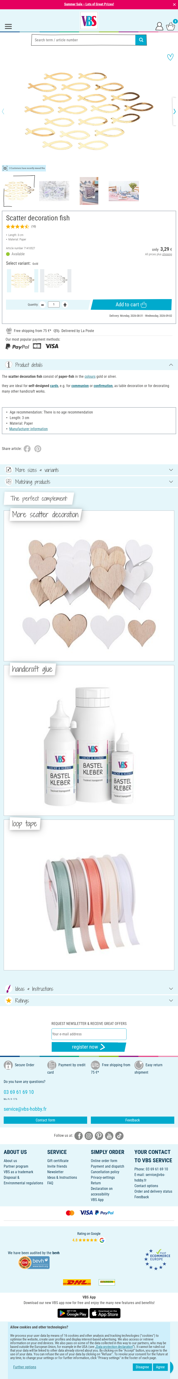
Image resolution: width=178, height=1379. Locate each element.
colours (90, 376)
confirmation (103, 386)
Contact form (45, 1120)
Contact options (146, 1186)
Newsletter (55, 1172)
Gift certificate (58, 1161)
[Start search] (141, 40)
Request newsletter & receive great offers (89, 1023)
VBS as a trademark (18, 1172)
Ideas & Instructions (62, 1177)
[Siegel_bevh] (34, 1262)
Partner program (16, 1166)
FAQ (50, 1183)
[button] (7, 111)
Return (96, 1183)
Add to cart (127, 304)
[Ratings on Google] (89, 1237)
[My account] (159, 26)
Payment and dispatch (107, 1166)
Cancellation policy (105, 1172)
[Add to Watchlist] (170, 57)
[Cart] (170, 26)
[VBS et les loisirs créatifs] (89, 20)
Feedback (132, 1120)
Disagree (142, 1367)
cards (54, 386)
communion (80, 386)
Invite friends (57, 1166)
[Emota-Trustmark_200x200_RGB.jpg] (157, 1259)
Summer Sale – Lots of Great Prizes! (89, 4)
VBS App (97, 1200)
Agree (160, 1367)
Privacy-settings (103, 1177)
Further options (24, 1367)
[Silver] (55, 280)
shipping (167, 254)
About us (10, 1161)
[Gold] (22, 280)
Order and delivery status (153, 1191)
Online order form (104, 1161)
